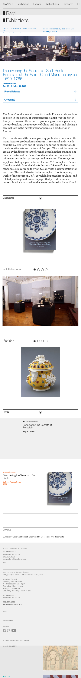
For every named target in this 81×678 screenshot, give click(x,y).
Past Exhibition (9, 84)
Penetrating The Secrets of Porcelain (37, 426)
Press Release (12, 91)
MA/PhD (7, 4)
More (5, 562)
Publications (52, 4)
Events (37, 4)
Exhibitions (23, 4)
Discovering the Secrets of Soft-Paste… (20, 476)
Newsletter (8, 621)
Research (68, 4)
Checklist (9, 99)
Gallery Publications (12, 482)
